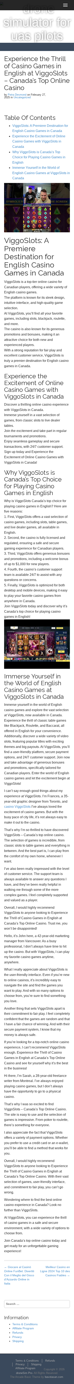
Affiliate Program (23, 1328)
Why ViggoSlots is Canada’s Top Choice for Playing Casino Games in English (38, 157)
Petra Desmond (17, 94)
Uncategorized (22, 97)
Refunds (17, 1332)
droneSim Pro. (24, 1373)
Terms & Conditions (25, 1324)
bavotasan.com (54, 1376)
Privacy (17, 1337)
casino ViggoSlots (17, 806)
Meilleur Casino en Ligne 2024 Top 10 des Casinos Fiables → (55, 1271)
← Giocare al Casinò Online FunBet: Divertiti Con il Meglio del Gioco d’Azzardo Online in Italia (19, 1275)
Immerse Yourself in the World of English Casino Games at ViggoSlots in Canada (41, 173)
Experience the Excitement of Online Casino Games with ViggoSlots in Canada (38, 141)
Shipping (18, 1341)
